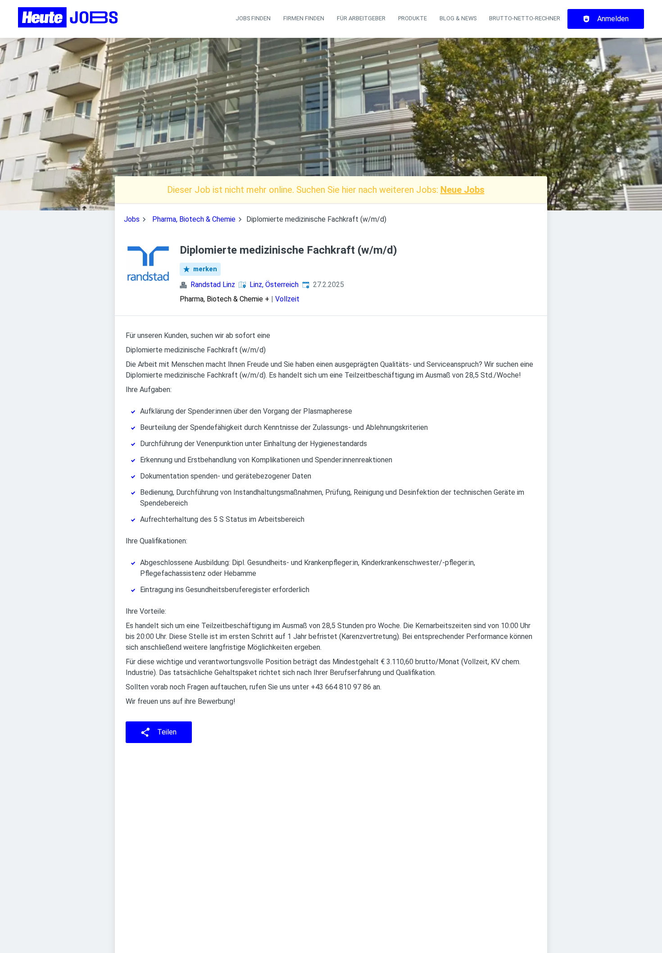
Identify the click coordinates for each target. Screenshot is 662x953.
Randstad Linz (212, 284)
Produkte (412, 18)
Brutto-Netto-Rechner (524, 18)
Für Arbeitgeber (361, 18)
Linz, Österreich (274, 284)
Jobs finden (253, 18)
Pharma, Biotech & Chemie (194, 219)
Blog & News (458, 18)
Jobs (132, 219)
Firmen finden (303, 18)
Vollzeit (287, 299)
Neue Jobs (462, 189)
